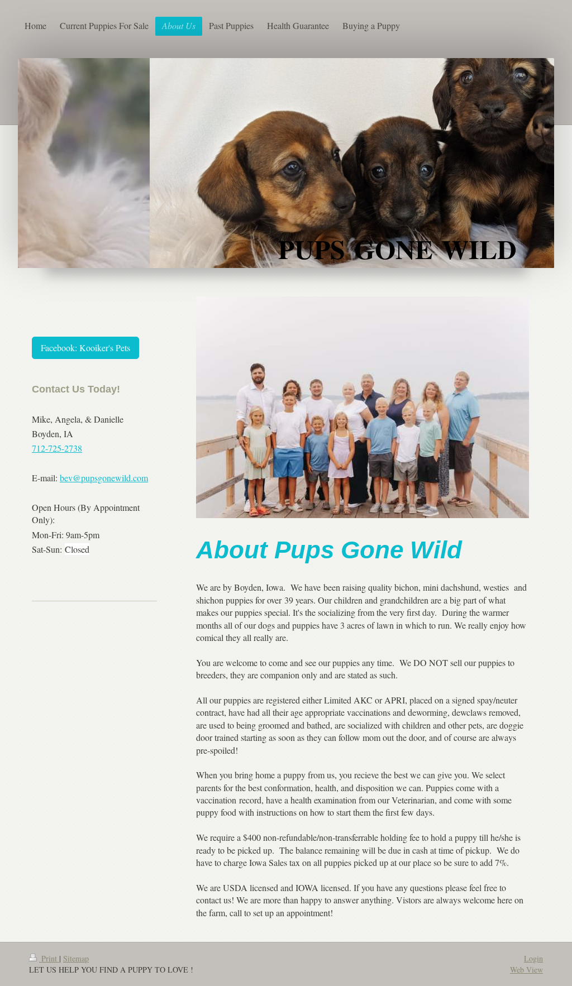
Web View (526, 969)
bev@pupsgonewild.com (104, 478)
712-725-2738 (57, 448)
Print (49, 958)
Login (533, 958)
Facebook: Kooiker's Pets (85, 347)
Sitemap (76, 958)
